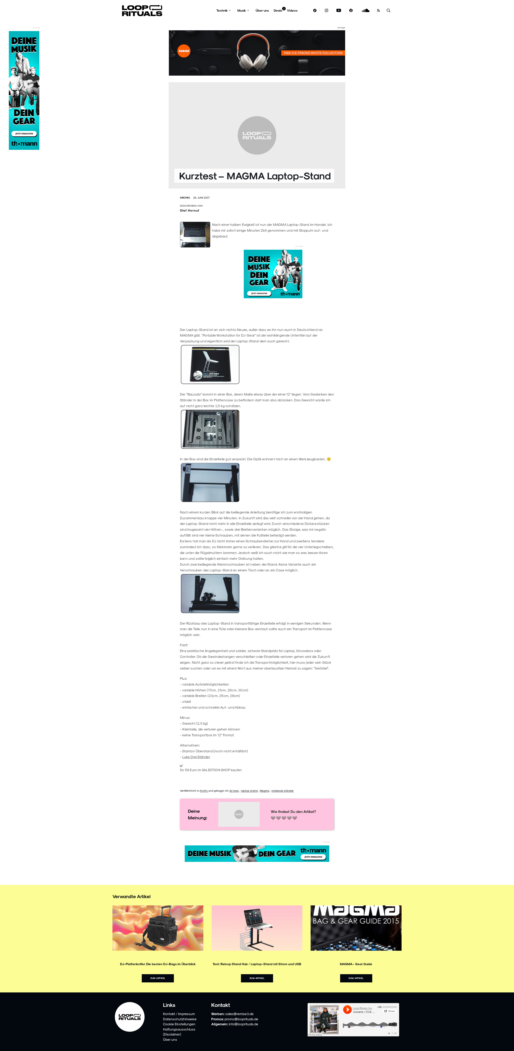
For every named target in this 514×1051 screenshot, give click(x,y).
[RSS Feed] (378, 10)
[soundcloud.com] (366, 10)
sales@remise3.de (239, 1014)
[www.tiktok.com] (315, 10)
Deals (278, 10)
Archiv (204, 790)
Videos (292, 10)
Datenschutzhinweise (180, 1019)
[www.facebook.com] (351, 10)
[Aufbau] (257, 482)
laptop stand (249, 790)
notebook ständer (282, 790)
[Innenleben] (257, 429)
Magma (264, 790)
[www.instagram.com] (326, 10)
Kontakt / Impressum (179, 1014)
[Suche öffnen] (388, 10)
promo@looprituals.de (241, 1019)
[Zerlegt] (257, 594)
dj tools (234, 790)
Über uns (262, 10)
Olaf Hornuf (189, 210)
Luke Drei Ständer (196, 757)
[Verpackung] (257, 365)
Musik (241, 10)
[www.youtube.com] (339, 10)
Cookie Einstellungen (179, 1024)
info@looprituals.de (243, 1024)
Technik (222, 10)
